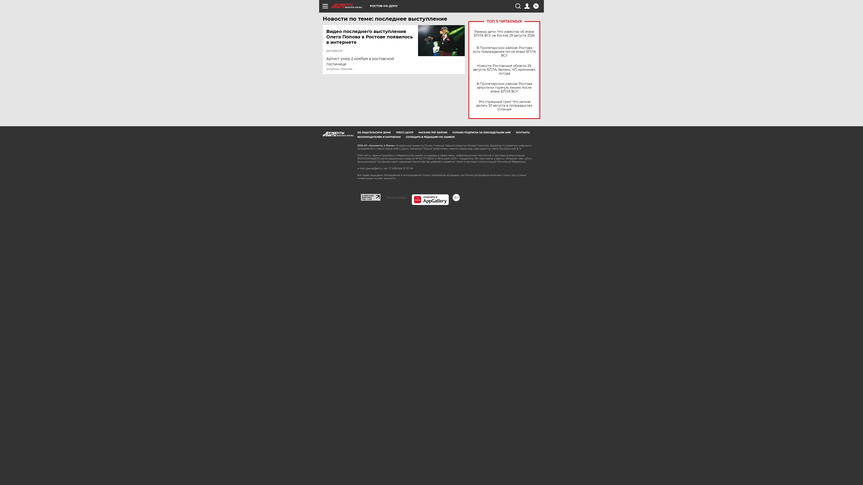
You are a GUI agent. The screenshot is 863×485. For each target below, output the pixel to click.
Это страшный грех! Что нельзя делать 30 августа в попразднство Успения (504, 105)
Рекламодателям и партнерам (379, 137)
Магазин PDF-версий (432, 132)
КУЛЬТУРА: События (339, 69)
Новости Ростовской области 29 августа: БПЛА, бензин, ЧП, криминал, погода (504, 69)
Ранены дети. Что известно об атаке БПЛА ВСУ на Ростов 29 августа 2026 (504, 33)
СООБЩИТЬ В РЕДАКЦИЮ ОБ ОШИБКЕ (430, 137)
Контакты (523, 132)
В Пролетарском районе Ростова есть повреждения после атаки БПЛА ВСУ (504, 51)
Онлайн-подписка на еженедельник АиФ (481, 132)
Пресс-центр (404, 132)
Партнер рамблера (396, 197)
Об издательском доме (374, 132)
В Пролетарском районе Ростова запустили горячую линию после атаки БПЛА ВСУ (504, 87)
